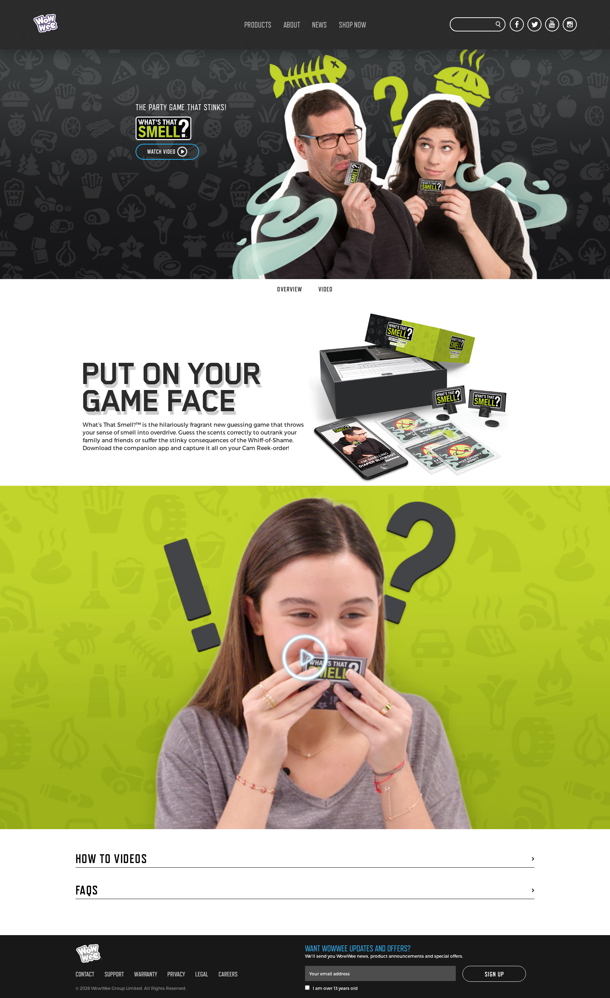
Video (325, 289)
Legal (201, 974)
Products (257, 24)
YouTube (552, 24)
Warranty (145, 974)
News (319, 24)
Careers (228, 974)
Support (114, 974)
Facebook (517, 24)
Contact (85, 974)
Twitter (534, 24)
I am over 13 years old (334, 988)
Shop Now (352, 24)
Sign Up (494, 974)
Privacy (176, 974)
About (291, 24)
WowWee (68, 23)
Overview (289, 289)
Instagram (570, 24)
